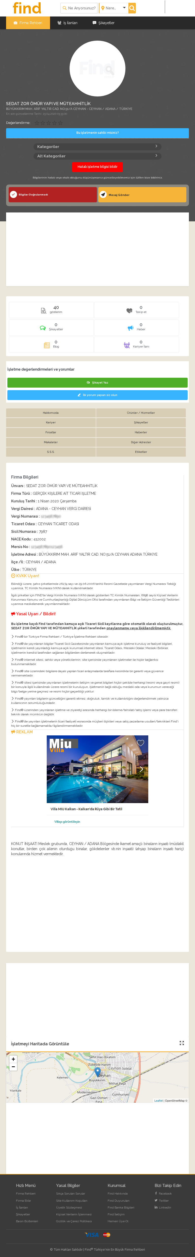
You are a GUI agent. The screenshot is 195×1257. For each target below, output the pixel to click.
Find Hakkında (118, 1193)
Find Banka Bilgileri (121, 1207)
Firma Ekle (23, 1200)
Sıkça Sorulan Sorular (70, 1193)
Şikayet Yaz (100, 382)
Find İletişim (116, 1214)
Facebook (165, 1193)
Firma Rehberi (30, 23)
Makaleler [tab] (51, 442)
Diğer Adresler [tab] (141, 442)
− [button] (13, 1067)
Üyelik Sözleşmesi (69, 1207)
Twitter (163, 1200)
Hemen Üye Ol (118, 1221)
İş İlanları (69, 23)
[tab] (51, 329)
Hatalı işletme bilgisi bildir (97, 167)
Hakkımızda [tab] (51, 413)
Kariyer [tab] (51, 422)
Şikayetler (106, 23)
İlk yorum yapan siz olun (100, 395)
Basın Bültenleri (27, 1221)
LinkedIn (164, 1207)
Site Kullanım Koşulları (71, 1200)
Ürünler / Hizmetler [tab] (141, 413)
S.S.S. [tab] (51, 452)
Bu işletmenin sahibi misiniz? (97, 133)
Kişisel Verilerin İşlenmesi (74, 1214)
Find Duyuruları (118, 1200)
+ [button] (13, 1059)
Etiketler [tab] (141, 452)
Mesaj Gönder (118, 195)
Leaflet (158, 1100)
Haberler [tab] (141, 432)
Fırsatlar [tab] (50, 432)
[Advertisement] (97, 249)
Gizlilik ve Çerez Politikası (74, 1221)
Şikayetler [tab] (141, 422)
